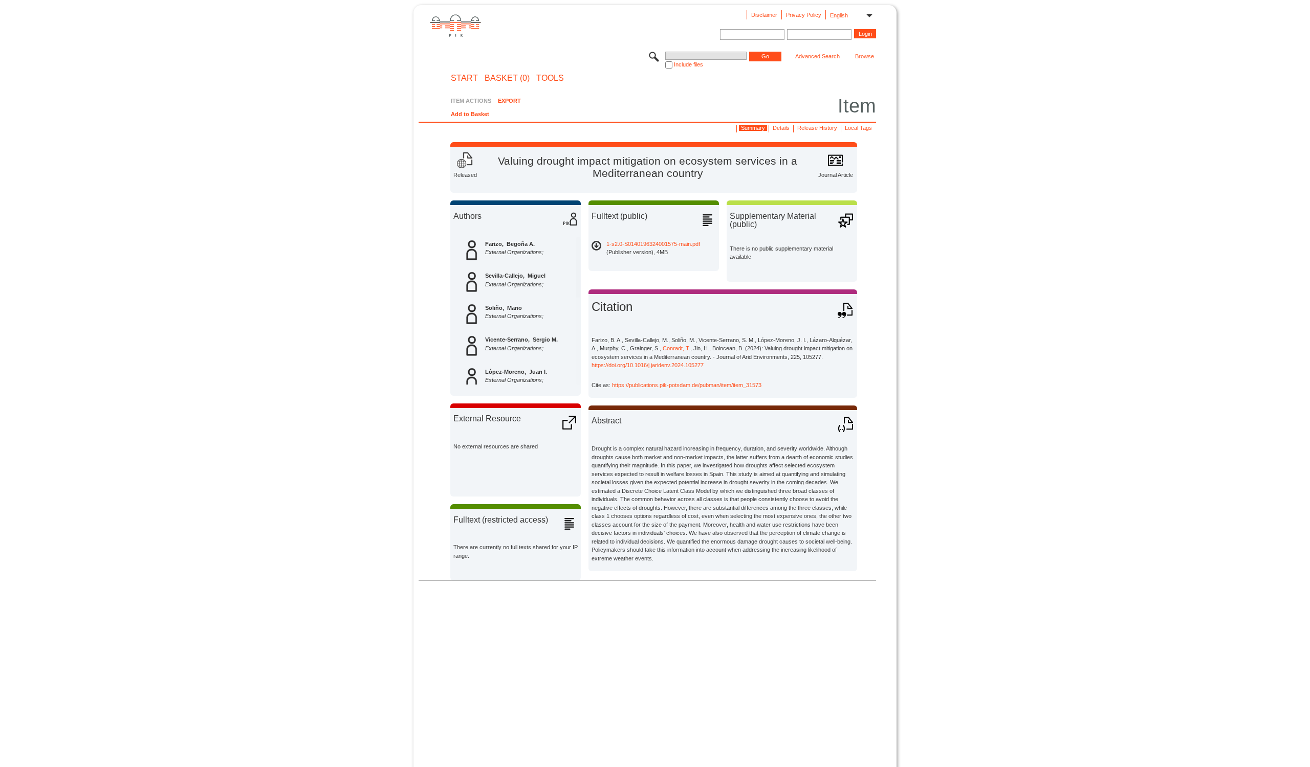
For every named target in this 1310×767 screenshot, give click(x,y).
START (464, 78)
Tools (550, 78)
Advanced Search (817, 56)
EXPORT (509, 101)
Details (781, 128)
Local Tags (858, 128)
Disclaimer (764, 15)
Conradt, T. (676, 348)
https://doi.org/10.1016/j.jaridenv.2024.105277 (648, 365)
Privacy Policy (803, 15)
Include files (688, 64)
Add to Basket (470, 114)
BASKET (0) (507, 78)
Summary (753, 128)
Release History (817, 128)
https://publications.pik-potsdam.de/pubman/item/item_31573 (686, 385)
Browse (864, 56)
